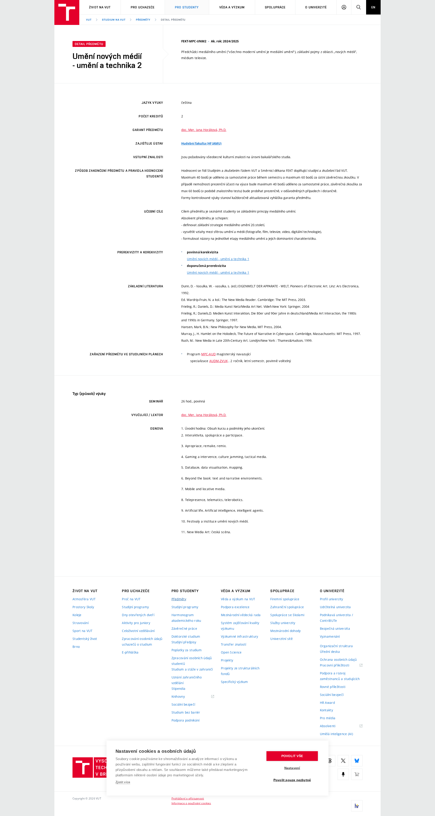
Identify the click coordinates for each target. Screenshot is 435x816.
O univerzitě (315, 7)
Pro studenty (187, 7)
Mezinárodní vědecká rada (241, 615)
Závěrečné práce (184, 628)
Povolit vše (292, 756)
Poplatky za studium (187, 650)
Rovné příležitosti (333, 687)
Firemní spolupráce (284, 599)
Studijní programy (135, 607)
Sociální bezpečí (183, 704)
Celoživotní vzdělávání (138, 631)
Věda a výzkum (232, 7)
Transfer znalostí (233, 644)
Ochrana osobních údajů (338, 659)
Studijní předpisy (184, 642)
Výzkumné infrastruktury (239, 636)
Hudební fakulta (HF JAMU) (201, 143)
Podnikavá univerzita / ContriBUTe (336, 618)
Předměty (143, 19)
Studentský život (84, 639)
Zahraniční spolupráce (287, 607)
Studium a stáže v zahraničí (192, 669)
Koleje (77, 615)
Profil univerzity (331, 599)
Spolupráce (275, 7)
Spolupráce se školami (287, 615)
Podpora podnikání (186, 720)
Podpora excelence (235, 607)
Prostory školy (83, 607)
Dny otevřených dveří (138, 615)
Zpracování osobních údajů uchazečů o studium (142, 642)
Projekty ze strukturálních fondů (240, 671)
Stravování (80, 623)
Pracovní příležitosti (340, 665)
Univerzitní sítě (281, 639)
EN (373, 7)
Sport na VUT (82, 631)
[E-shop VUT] (356, 774)
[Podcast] (343, 774)
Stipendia (179, 688)
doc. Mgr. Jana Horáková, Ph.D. (203, 130)
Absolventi (333, 726)
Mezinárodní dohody (285, 631)
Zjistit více (123, 782)
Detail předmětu (173, 19)
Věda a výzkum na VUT (238, 599)
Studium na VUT (114, 19)
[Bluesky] (356, 760)
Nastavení (292, 768)
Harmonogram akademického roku (186, 618)
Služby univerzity (282, 623)
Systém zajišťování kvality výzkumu (240, 626)
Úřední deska (330, 651)
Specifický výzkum (234, 682)
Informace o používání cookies (191, 803)
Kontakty (326, 710)
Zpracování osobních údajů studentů (192, 661)
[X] (343, 760)
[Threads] (329, 760)
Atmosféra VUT (84, 599)
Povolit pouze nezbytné (292, 780)
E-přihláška (130, 652)
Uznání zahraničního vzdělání (187, 680)
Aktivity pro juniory (136, 623)
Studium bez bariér (186, 712)
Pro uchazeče (143, 7)
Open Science (231, 652)
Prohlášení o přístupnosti (188, 798)
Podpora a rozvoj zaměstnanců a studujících (340, 676)
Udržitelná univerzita (335, 607)
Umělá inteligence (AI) (336, 734)
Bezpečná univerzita (335, 628)
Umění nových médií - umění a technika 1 (218, 259)
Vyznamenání (330, 636)
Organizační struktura (336, 646)
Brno (76, 646)
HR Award (327, 702)
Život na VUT (100, 7)
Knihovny (184, 696)
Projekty (227, 660)
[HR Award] (356, 805)
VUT (89, 19)
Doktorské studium (186, 636)
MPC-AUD (208, 354)
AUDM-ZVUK (218, 361)
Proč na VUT (131, 599)
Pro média (328, 718)
